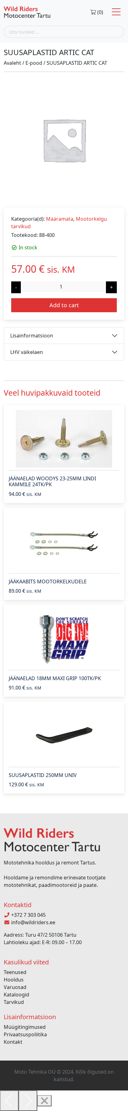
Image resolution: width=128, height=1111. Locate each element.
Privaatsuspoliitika (25, 1034)
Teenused (15, 972)
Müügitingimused (25, 1027)
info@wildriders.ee (32, 922)
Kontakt (13, 1041)
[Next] (28, 1100)
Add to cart (64, 305)
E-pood (33, 62)
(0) (99, 12)
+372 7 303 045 (28, 914)
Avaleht (12, 62)
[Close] (44, 1100)
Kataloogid (16, 994)
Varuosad (15, 987)
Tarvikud (14, 1002)
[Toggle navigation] (116, 12)
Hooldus (14, 979)
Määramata (59, 218)
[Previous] (9, 1100)
